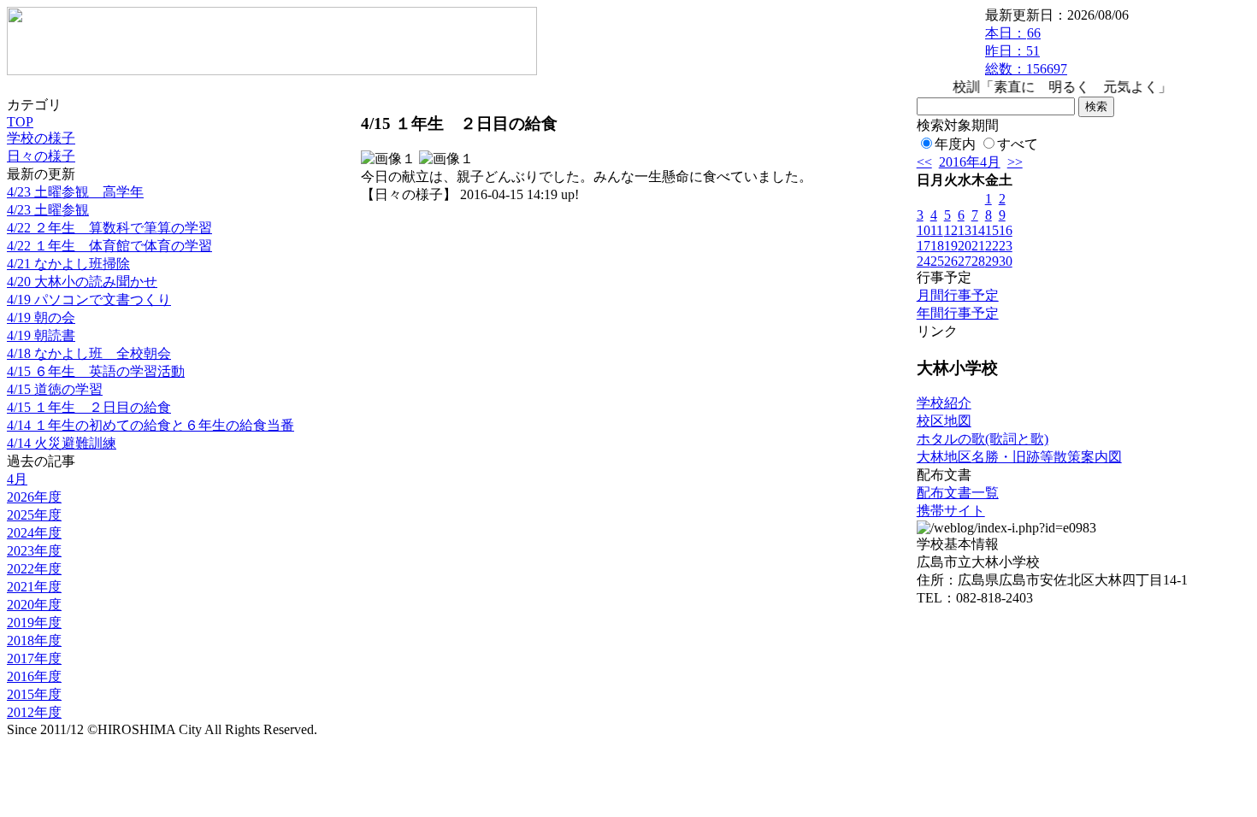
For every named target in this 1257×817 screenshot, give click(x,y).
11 (936, 230)
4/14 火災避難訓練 (61, 443)
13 (964, 230)
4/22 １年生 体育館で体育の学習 (109, 245)
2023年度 (34, 551)
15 (992, 230)
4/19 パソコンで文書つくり (89, 299)
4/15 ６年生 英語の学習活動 (96, 371)
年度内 (955, 144)
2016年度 (34, 676)
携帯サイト (951, 510)
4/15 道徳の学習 (55, 389)
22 (992, 245)
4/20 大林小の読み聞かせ (82, 281)
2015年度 (34, 694)
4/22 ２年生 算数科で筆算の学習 (109, 227)
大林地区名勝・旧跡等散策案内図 (1019, 457)
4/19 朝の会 (41, 317)
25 (937, 261)
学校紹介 (944, 403)
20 (964, 245)
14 (978, 230)
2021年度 (34, 586)
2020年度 (34, 604)
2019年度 (34, 622)
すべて (1017, 144)
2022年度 (34, 568)
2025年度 (34, 515)
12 (951, 230)
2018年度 (34, 640)
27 (964, 261)
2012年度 (34, 712)
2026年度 (34, 497)
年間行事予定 (958, 313)
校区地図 (944, 421)
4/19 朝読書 (41, 335)
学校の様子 (41, 138)
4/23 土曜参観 (48, 210)
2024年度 (34, 533)
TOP (20, 122)
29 (992, 261)
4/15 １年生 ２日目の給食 (89, 407)
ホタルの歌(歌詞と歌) (982, 439)
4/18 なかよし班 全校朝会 (89, 353)
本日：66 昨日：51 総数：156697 (1026, 51)
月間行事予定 (958, 295)
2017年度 (34, 658)
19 (951, 245)
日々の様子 (41, 156)
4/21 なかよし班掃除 (68, 263)
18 (937, 245)
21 (978, 245)
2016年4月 (969, 162)
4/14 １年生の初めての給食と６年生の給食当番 (150, 425)
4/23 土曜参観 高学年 (75, 192)
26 (951, 261)
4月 (17, 479)
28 (978, 261)
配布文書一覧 (958, 492)
